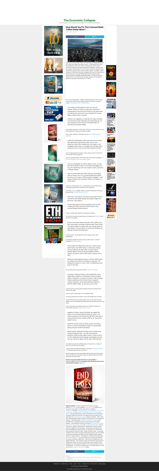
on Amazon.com (89, 407)
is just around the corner (84, 307)
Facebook (69, 437)
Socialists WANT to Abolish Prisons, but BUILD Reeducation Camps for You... (111, 122)
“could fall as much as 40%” (80, 192)
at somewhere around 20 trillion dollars (79, 103)
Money (68, 456)
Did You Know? (94, 463)
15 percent (98, 216)
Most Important (102, 463)
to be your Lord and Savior (79, 447)
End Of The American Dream (76, 424)
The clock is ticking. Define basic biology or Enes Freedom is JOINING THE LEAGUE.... (111, 162)
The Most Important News (92, 424)
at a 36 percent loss (76, 241)
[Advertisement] (79, 10)
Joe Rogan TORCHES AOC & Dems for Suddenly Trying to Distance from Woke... (111, 176)
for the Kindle (77, 361)
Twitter (76, 437)
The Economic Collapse (79, 20)
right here (82, 363)
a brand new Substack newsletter (89, 420)
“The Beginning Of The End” (79, 412)
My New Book (57, 463)
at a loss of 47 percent (92, 269)
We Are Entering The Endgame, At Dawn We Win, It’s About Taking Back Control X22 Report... (111, 147)
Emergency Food (85, 463)
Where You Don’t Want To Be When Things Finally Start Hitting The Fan (82, 460)
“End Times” (73, 407)
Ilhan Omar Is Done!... (110, 135)
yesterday (73, 190)
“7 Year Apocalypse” (82, 410)
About (75, 463)
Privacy (79, 463)
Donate (70, 463)
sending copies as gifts (79, 417)
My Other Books (64, 463)
